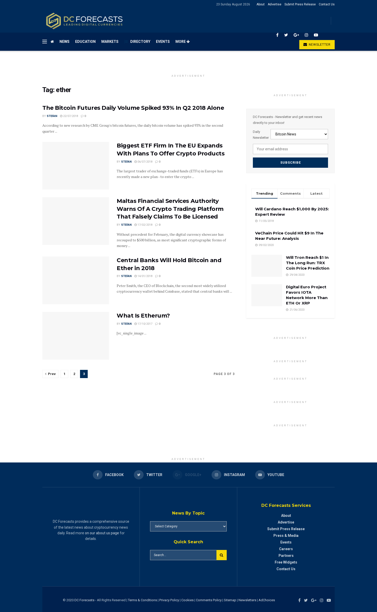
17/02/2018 (144, 224)
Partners (286, 556)
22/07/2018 (70, 116)
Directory (140, 42)
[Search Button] (221, 555)
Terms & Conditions (143, 600)
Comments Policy (209, 600)
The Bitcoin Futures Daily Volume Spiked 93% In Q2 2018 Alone (133, 107)
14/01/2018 (144, 276)
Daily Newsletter (261, 134)
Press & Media (286, 536)
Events (163, 42)
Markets (109, 42)
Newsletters (247, 600)
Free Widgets (286, 562)
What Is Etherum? (143, 315)
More (180, 42)
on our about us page (102, 533)
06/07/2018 (144, 161)
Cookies (187, 600)
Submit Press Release (300, 4)
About (260, 4)
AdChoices (267, 600)
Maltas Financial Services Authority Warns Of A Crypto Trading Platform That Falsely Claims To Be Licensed (170, 209)
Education (85, 42)
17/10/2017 (144, 323)
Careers (286, 549)
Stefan (52, 116)
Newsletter (319, 44)
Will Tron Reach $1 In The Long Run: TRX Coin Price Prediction (307, 263)
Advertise (274, 4)
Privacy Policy (169, 600)
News (64, 42)
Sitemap (230, 600)
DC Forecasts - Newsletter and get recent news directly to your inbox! (287, 119)
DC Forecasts (84, 600)
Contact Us (327, 4)
